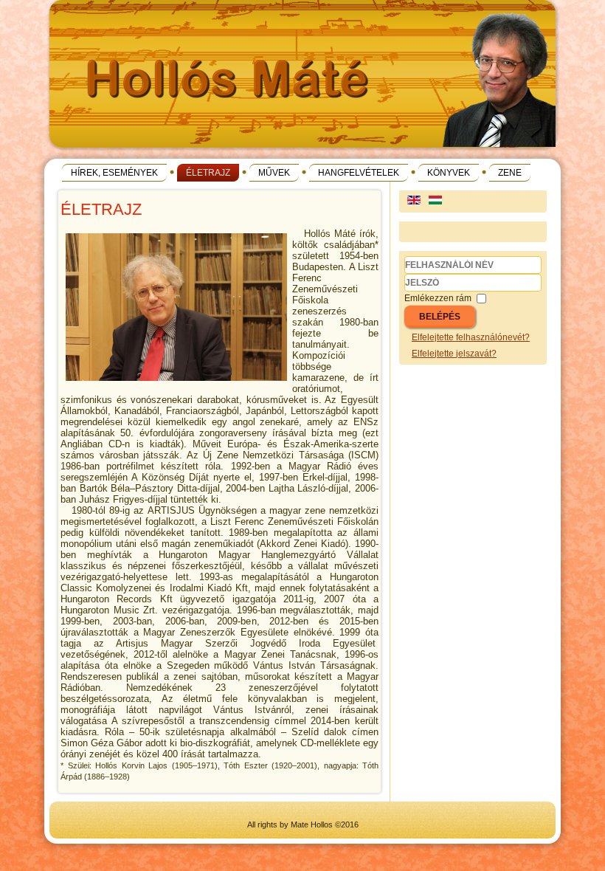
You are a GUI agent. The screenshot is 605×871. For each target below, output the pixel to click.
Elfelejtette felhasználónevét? (471, 337)
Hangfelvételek (358, 173)
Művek (274, 173)
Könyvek (448, 173)
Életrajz (208, 173)
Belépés (439, 316)
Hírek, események (114, 173)
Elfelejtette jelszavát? (454, 353)
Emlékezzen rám (437, 298)
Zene (510, 173)
